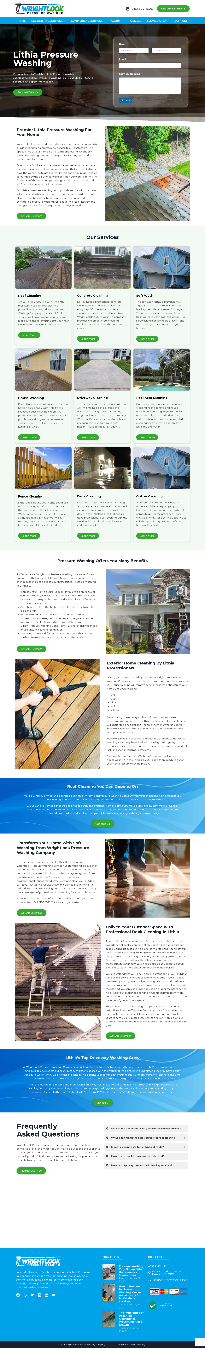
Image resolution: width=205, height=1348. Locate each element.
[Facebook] (18, 1295)
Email (123, 59)
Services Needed (130, 74)
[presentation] (108, 1272)
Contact (181, 20)
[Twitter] (32, 1295)
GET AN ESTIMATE (173, 8)
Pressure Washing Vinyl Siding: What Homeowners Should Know (131, 1271)
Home (21, 20)
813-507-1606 (82, 78)
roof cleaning (53, 799)
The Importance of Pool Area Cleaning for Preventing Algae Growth (131, 1318)
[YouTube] (53, 1295)
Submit (125, 100)
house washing (121, 685)
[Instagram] (39, 1295)
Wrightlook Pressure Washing (59, 1272)
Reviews (135, 20)
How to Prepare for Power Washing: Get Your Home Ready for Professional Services (131, 1294)
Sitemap (111, 1344)
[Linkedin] (46, 1295)
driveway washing (96, 1084)
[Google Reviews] (25, 1295)
